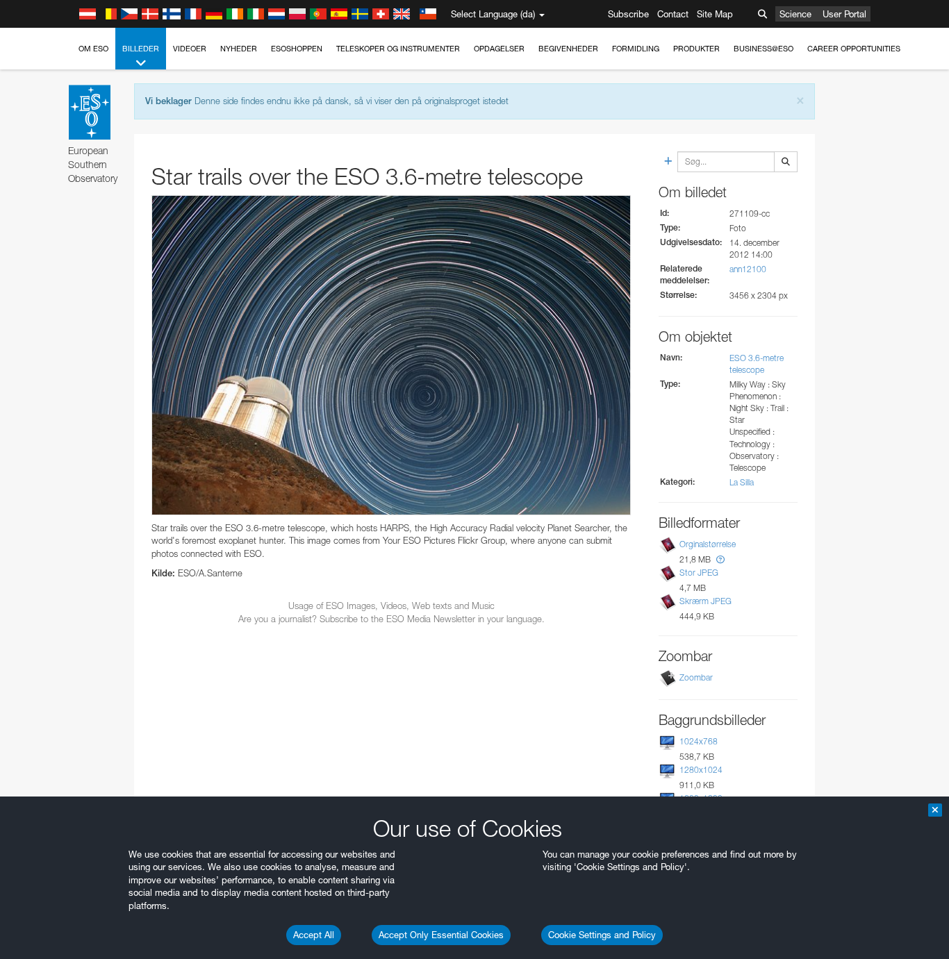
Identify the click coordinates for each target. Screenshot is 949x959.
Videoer (189, 48)
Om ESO (93, 48)
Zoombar (696, 677)
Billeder (140, 48)
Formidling (635, 48)
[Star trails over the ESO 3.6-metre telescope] (391, 355)
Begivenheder (568, 48)
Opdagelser (499, 48)
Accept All (313, 934)
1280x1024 (701, 770)
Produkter (696, 48)
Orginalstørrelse (707, 544)
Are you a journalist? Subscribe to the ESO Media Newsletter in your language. (391, 618)
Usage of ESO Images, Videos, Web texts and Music (391, 605)
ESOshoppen (296, 48)
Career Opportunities (853, 48)
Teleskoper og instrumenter (398, 48)
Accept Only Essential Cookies (441, 934)
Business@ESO (763, 48)
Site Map (715, 13)
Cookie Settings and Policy (602, 934)
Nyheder (238, 48)
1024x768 (698, 741)
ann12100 (747, 269)
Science (795, 13)
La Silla (741, 482)
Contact (672, 13)
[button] (720, 559)
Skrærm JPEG (705, 601)
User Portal (844, 13)
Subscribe (628, 13)
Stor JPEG (698, 572)
